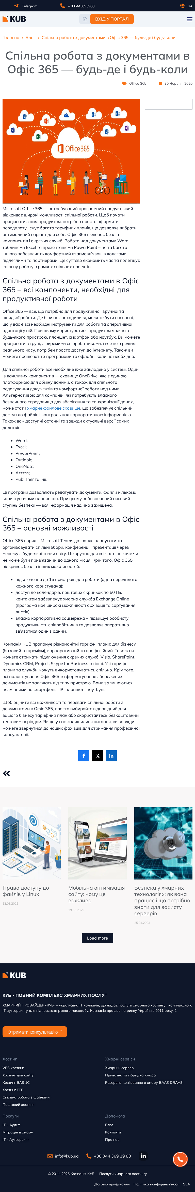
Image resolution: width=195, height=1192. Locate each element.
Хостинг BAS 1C (16, 1082)
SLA (186, 1184)
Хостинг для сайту (18, 1075)
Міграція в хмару (18, 1132)
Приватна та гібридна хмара (130, 1075)
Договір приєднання (112, 1184)
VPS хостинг (13, 1068)
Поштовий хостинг (18, 1104)
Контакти (113, 1132)
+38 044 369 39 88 (112, 1156)
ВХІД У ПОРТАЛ (112, 19)
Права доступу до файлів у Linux (26, 890)
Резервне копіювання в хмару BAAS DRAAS (144, 1082)
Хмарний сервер (119, 1068)
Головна (11, 37)
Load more (97, 938)
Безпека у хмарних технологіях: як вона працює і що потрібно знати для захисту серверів (162, 900)
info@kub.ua (67, 1156)
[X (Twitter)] (97, 755)
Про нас (112, 1139)
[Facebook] (83, 755)
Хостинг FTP (13, 1090)
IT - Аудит (11, 1125)
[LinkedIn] (111, 755)
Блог (30, 37)
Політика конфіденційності (156, 1184)
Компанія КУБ (82, 1173)
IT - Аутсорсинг (16, 1139)
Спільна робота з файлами (26, 1097)
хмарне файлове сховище (53, 408)
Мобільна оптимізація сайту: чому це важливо (96, 894)
